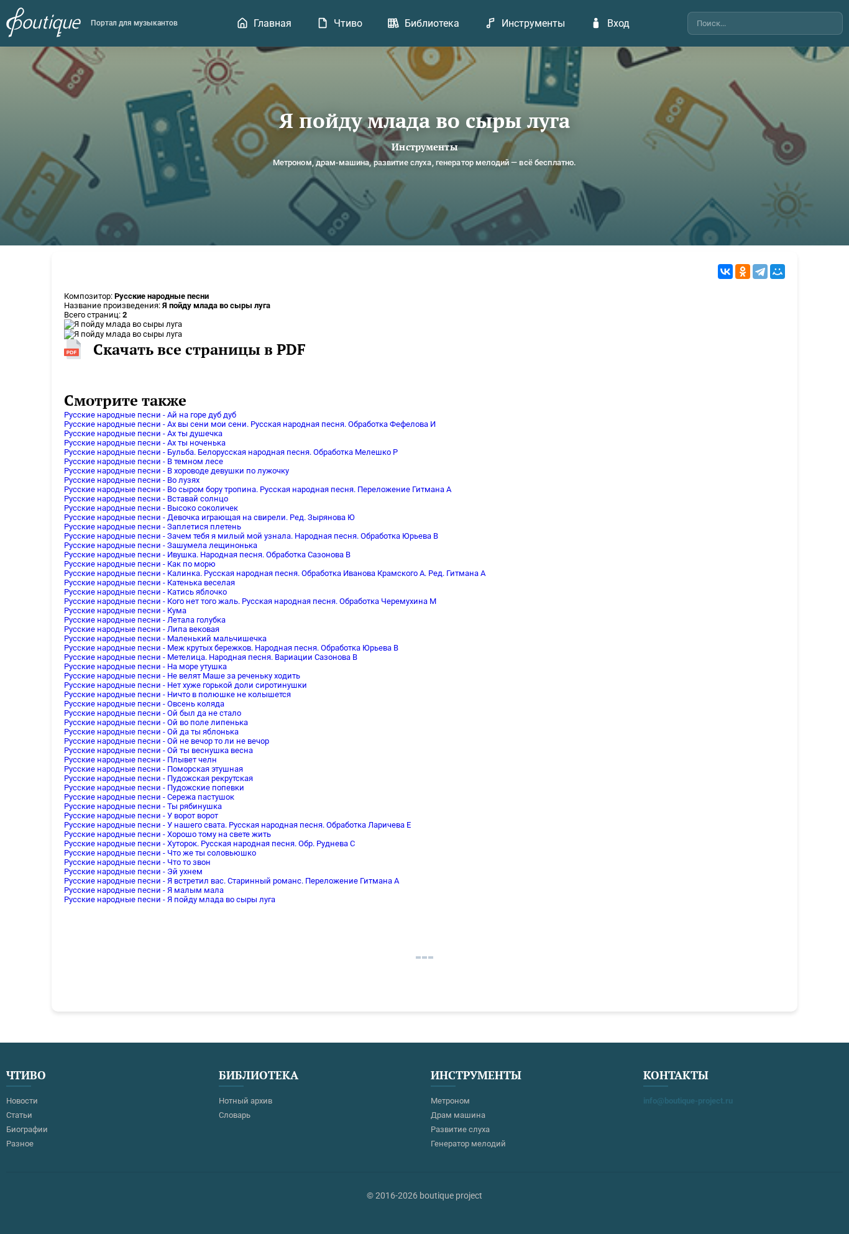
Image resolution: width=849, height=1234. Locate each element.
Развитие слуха (460, 1129)
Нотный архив (245, 1100)
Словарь (234, 1115)
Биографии (27, 1129)
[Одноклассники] (742, 271)
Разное (20, 1143)
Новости (22, 1100)
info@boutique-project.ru (688, 1100)
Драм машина (458, 1115)
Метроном (450, 1100)
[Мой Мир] (777, 271)
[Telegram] (760, 271)
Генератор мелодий (468, 1143)
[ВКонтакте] (725, 271)
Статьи (19, 1115)
